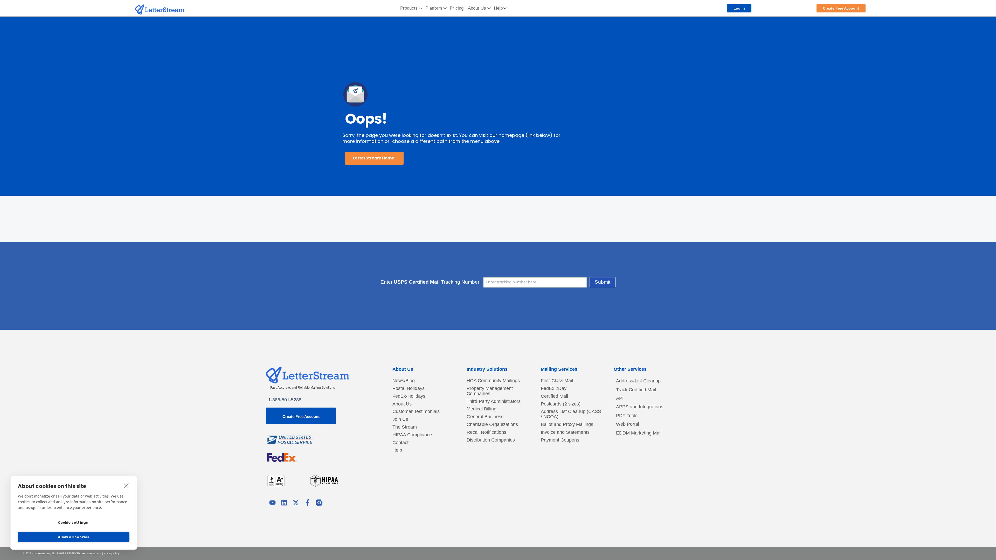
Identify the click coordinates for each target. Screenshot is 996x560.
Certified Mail (554, 396)
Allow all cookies (73, 537)
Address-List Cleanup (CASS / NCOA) (571, 414)
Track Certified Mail (636, 389)
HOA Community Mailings (493, 380)
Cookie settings (73, 522)
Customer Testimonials (416, 411)
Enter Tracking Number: (431, 282)
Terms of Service (91, 553)
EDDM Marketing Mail (638, 433)
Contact (400, 442)
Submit (602, 282)
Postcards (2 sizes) (560, 404)
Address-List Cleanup (638, 380)
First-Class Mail (557, 380)
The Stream (404, 427)
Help (498, 8)
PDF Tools (627, 415)
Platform (433, 8)
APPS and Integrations (639, 406)
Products (409, 8)
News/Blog (403, 380)
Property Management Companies (490, 391)
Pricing (457, 8)
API (620, 398)
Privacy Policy (111, 553)
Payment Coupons (560, 440)
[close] (126, 485)
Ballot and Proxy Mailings (567, 424)
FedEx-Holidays (408, 396)
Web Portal (627, 424)
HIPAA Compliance (412, 434)
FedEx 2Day (553, 388)
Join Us (400, 419)
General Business (485, 416)
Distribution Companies (491, 440)
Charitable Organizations (492, 424)
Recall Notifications (486, 432)
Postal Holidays (408, 388)
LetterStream (42, 553)
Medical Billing (481, 409)
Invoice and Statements (565, 432)
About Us (477, 8)
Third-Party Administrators (494, 401)
